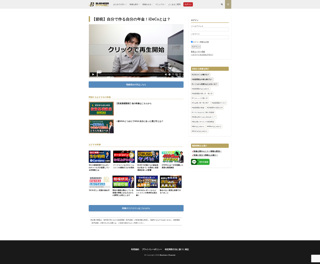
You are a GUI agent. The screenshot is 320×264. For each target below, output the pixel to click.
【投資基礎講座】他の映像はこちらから (134, 103)
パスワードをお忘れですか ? (202, 54)
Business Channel (167, 255)
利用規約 (135, 249)
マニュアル (159, 4)
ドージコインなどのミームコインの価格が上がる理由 (123, 166)
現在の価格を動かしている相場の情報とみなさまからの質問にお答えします (123, 192)
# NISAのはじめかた (214, 126)
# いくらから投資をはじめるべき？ (204, 84)
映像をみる (146, 4)
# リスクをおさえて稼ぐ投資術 (203, 112)
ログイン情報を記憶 (201, 42)
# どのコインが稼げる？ (200, 75)
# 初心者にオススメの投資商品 (203, 122)
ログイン (188, 4)
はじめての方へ (119, 4)
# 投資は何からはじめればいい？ (204, 117)
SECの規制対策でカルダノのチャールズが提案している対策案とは (99, 167)
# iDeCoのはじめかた (199, 131)
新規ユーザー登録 (198, 51)
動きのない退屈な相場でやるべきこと (170, 191)
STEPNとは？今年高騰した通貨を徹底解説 (172, 166)
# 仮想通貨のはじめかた (200, 89)
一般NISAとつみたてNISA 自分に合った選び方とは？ (140, 121)
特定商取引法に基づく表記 (177, 249)
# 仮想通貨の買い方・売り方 (202, 93)
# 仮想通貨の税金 (198, 108)
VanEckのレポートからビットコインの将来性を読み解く (146, 192)
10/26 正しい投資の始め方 (99, 190)
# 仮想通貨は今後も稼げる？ (202, 79)
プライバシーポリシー (152, 249)
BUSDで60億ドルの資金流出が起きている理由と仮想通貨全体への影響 (147, 167)
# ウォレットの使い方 (200, 98)
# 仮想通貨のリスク (219, 103)
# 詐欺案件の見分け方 (215, 108)
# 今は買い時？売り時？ (200, 103)
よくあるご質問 (174, 4)
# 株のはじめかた (198, 126)
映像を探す (134, 4)
